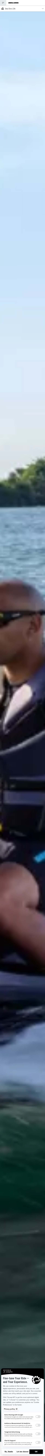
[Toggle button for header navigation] (3, 3)
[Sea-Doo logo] (13, 3)
